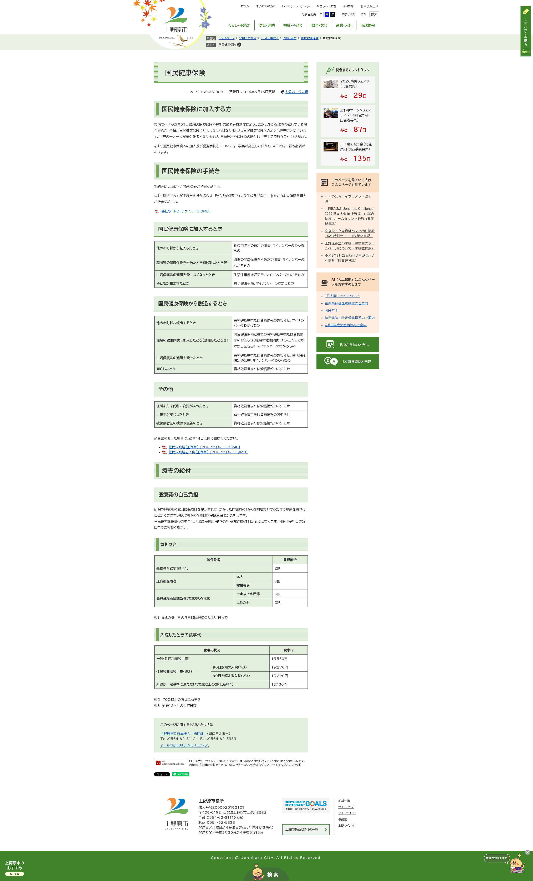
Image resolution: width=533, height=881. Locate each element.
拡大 (374, 14)
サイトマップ (346, 807)
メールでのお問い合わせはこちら (184, 745)
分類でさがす (247, 38)
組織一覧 (344, 800)
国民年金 (331, 310)
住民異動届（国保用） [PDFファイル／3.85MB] (204, 447)
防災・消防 (267, 25)
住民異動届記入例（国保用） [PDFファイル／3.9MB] (208, 452)
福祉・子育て (293, 25)
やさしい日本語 (326, 6)
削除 (239, 44)
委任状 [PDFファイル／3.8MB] (185, 211)
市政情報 (368, 25)
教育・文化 (319, 25)
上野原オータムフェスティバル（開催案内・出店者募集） (355, 115)
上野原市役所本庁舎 (175, 733)
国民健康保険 (310, 38)
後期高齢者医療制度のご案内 (346, 303)
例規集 (342, 819)
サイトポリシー (347, 813)
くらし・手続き (239, 25)
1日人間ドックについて (342, 296)
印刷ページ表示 (296, 92)
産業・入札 (344, 25)
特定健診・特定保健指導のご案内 (350, 318)
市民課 (199, 733)
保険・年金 (289, 38)
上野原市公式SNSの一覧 (301, 829)
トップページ (226, 38)
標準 (363, 14)
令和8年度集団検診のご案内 (346, 325)
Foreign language (296, 6)
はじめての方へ (266, 6)
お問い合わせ (347, 825)
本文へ (245, 6)
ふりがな (348, 6)
